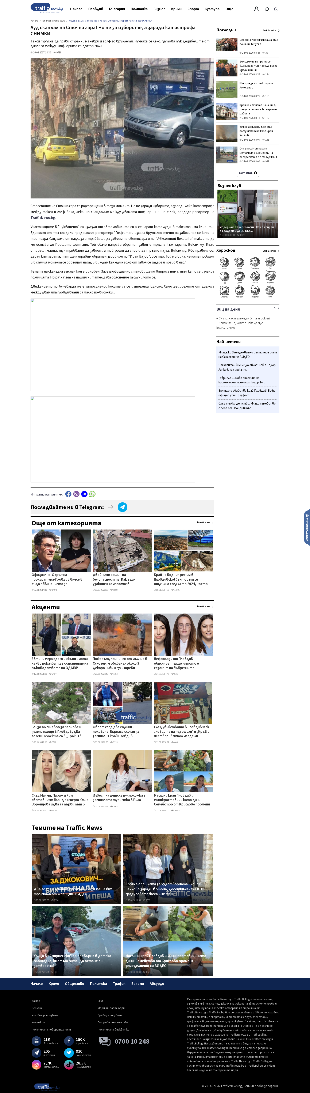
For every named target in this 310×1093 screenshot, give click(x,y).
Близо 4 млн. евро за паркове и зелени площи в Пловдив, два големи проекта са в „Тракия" (56, 732)
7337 (56, 972)
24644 (54, 674)
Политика (139, 9)
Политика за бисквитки (113, 1030)
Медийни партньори (111, 1008)
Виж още (246, 173)
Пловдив (95, 9)
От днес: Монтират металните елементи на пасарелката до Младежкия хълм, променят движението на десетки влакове (259, 157)
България (117, 9)
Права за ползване (110, 1015)
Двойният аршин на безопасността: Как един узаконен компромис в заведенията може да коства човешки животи (118, 580)
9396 (56, 900)
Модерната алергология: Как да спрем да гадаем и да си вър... (247, 229)
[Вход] (256, 10)
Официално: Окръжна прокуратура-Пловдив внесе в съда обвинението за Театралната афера (57, 580)
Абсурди (157, 983)
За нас (36, 1001)
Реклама (37, 1008)
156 (267, 140)
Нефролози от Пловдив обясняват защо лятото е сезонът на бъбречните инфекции (176, 664)
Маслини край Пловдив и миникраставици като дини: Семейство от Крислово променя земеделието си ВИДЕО (182, 800)
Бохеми (137, 983)
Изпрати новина (307, 527)
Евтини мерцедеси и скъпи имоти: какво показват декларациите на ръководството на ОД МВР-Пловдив (60, 664)
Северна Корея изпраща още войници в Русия (259, 42)
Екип (101, 1001)
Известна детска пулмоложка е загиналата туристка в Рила (119, 797)
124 (267, 74)
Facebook (68, 494)
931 (267, 161)
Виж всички (203, 522)
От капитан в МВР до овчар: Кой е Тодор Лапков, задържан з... (247, 367)
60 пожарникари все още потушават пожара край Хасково (256, 131)
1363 (115, 674)
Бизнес (159, 9)
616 (176, 674)
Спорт (193, 9)
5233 (115, 742)
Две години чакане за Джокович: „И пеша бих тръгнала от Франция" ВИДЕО (73, 892)
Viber (76, 494)
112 (267, 118)
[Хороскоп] (247, 297)
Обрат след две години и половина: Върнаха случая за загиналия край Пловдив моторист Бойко (116, 732)
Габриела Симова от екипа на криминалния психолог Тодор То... (241, 380)
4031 (176, 742)
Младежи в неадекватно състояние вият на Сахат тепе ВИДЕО (247, 354)
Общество (74, 983)
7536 (148, 900)
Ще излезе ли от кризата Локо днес (257, 85)
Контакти (39, 1022)
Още (229, 9)
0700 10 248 (132, 1041)
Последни (226, 30)
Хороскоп (225, 250)
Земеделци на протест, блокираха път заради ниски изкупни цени (259, 66)
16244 (54, 810)
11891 (177, 590)
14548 (54, 590)
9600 (115, 590)
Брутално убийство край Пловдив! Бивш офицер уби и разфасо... (246, 393)
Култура (212, 9)
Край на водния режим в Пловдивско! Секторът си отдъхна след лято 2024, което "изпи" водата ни (181, 580)
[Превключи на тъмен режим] (276, 9)
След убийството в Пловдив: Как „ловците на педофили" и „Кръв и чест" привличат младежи (181, 732)
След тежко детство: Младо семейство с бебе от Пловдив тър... (247, 405)
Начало (76, 9)
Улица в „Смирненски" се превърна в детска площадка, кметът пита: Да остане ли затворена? (72, 960)
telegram (84, 494)
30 (266, 53)
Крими (176, 9)
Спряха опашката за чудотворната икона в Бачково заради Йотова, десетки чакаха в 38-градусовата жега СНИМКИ (165, 889)
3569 (54, 742)
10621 (116, 806)
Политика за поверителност (51, 1030)
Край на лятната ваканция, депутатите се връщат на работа (258, 109)
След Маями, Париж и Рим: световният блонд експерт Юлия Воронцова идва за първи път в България (60, 800)
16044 (242, 235)
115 (267, 96)
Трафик (119, 983)
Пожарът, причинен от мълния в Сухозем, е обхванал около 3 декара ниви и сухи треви (120, 664)
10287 (177, 810)
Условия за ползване (45, 1015)
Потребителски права (113, 1022)
